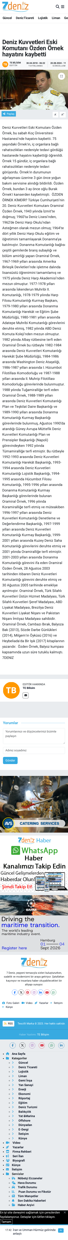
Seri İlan (18, 1156)
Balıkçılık (24, 1111)
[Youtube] (47, 992)
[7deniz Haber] (15, 7)
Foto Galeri (12, 1003)
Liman (56, 18)
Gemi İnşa (25, 1080)
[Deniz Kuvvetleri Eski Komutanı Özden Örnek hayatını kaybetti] (34, 90)
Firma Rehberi (21, 1151)
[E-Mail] (25, 695)
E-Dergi (23, 1129)
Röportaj (24, 1098)
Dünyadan (25, 1125)
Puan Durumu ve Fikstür (34, 1191)
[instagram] (32, 1045)
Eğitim (22, 1102)
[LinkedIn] (40, 992)
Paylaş (10, 113)
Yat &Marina (26, 1116)
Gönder (10, 760)
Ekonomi (24, 1094)
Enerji (22, 1089)
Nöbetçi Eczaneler (30, 1178)
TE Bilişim (43, 1034)
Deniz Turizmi (27, 1107)
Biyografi (18, 1160)
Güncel (7, 18)
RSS (10, 1023)
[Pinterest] (28, 992)
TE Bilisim (29, 688)
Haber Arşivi (26, 1205)
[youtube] (42, 1045)
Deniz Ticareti (25, 18)
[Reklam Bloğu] (34, 804)
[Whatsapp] (53, 992)
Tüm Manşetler (28, 1196)
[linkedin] (61, 1045)
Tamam (6, 1221)
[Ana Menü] (62, 6)
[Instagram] (34, 992)
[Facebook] (15, 992)
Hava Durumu (27, 1183)
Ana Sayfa (18, 1053)
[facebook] (13, 1045)
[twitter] (22, 1045)
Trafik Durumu (27, 1187)
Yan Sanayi (25, 1085)
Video (29, 1003)
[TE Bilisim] (11, 690)
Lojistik (43, 18)
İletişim (58, 1003)
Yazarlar (43, 1003)
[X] (21, 992)
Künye (9, 1007)
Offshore (24, 1120)
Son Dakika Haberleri (32, 1200)
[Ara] (57, 6)
